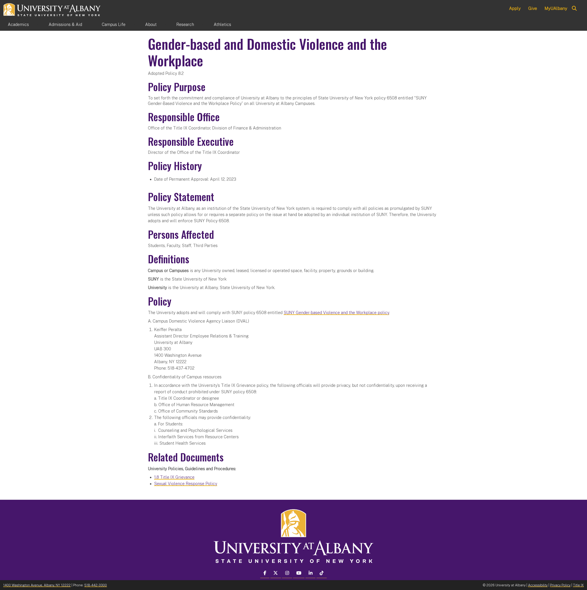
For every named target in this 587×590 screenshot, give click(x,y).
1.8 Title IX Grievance (174, 477)
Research (185, 24)
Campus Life (113, 24)
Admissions (65, 24)
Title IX (578, 585)
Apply (515, 8)
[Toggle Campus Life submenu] (135, 24)
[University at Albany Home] (52, 9)
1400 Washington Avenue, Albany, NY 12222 (37, 585)
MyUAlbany (556, 8)
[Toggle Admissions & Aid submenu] (92, 24)
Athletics (222, 24)
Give (532, 8)
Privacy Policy (560, 585)
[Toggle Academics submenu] (38, 24)
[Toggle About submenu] (166, 24)
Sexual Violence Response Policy (185, 483)
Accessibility (538, 585)
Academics (18, 24)
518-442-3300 (95, 585)
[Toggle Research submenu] (203, 24)
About (151, 24)
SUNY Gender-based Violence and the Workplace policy (336, 312)
